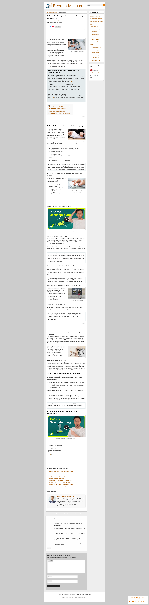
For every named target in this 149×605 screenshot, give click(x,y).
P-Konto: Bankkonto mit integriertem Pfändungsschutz (60, 476)
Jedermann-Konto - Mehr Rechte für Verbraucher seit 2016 (61, 471)
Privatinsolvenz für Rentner (95, 19)
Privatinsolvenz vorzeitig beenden (96, 21)
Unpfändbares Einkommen (97, 50)
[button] (48, 27)
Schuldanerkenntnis (95, 55)
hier (72, 81)
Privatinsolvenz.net (67, 5)
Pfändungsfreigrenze (95, 45)
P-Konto (55, 12)
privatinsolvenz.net (50, 12)
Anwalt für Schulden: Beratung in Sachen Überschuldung (60, 482)
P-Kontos (65, 76)
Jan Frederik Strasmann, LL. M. (55, 20)
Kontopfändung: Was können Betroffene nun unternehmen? (61, 484)
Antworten (49, 548)
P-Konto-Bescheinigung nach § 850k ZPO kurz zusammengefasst (60, 106)
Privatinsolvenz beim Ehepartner (96, 18)
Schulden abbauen (95, 57)
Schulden (92, 54)
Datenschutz (72, 594)
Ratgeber (61, 594)
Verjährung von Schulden (96, 60)
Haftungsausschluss (81, 594)
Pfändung (92, 44)
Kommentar (50, 560)
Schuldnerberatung (52, 87)
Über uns (88, 594)
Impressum (66, 594)
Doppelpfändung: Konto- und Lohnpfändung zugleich (60, 474)
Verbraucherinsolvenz (94, 26)
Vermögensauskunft (95, 52)
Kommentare (58, 26)
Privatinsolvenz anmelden (95, 16)
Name (49, 576)
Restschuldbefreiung (95, 39)
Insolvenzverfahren (95, 34)
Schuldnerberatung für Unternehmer (56, 478)
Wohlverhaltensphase (96, 41)
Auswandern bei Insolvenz (96, 29)
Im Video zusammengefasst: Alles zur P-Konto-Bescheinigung (59, 113)
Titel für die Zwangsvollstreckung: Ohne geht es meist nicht (61, 486)
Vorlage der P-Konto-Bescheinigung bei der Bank (57, 111)
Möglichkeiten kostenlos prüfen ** (136, 601)
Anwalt (52, 97)
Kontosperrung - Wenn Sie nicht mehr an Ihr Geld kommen (61, 487)
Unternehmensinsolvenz (96, 42)
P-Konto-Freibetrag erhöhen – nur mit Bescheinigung (57, 108)
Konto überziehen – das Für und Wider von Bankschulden (61, 473)
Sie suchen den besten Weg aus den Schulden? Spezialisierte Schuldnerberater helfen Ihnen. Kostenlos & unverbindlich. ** (138, 599)
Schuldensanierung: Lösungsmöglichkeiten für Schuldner (60, 480)
